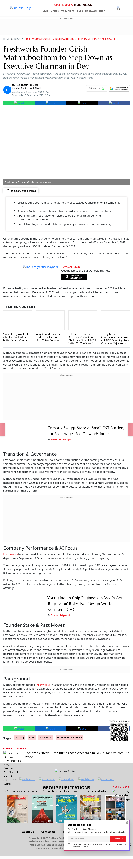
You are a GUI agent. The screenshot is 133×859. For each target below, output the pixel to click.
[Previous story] (2, 429)
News (17, 39)
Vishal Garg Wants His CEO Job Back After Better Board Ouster (16, 337)
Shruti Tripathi (60, 615)
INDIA (45, 11)
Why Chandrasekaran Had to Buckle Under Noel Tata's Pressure (48, 337)
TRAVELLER (68, 11)
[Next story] (130, 429)
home (6, 39)
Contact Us (48, 832)
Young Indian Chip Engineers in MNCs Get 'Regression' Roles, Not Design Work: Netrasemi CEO (84, 603)
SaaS (31, 737)
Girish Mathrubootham (69, 737)
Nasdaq (20, 737)
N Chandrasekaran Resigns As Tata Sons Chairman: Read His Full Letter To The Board (82, 338)
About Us (28, 832)
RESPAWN (91, 11)
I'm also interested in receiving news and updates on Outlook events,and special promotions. (99, 845)
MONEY (55, 11)
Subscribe (118, 838)
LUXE (102, 11)
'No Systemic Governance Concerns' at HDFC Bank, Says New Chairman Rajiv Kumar (115, 338)
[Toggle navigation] (119, 8)
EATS (80, 11)
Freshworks (10, 554)
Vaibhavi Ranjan (62, 439)
